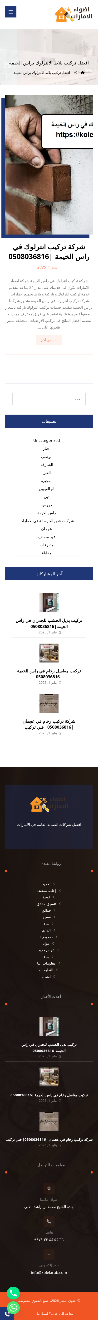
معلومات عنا (46, 963)
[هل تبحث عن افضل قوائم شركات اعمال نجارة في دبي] (73, 14)
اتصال (46, 976)
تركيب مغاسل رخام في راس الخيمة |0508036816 (49, 673)
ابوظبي (46, 456)
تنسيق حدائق (46, 903)
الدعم (46, 930)
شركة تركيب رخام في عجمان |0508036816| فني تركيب (49, 724)
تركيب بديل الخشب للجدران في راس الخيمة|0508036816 (49, 623)
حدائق (46, 910)
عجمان (46, 528)
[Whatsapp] (13, 1307)
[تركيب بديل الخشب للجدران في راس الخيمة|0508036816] (49, 602)
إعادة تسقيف (46, 890)
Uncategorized (46, 440)
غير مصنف (46, 536)
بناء (46, 923)
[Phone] (13, 1293)
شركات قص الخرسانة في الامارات (47, 520)
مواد (46, 943)
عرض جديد (46, 950)
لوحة (46, 897)
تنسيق (46, 916)
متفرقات (47, 544)
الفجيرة (47, 480)
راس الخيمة (46, 512)
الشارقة (46, 464)
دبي (46, 496)
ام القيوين (46, 488)
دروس (47, 504)
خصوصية (46, 936)
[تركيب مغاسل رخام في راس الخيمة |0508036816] (49, 653)
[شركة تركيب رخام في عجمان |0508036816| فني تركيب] (49, 703)
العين (47, 472)
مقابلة (46, 552)
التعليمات (46, 969)
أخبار (46, 448)
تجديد (46, 883)
